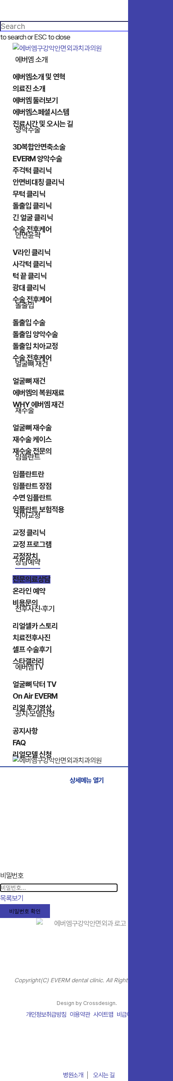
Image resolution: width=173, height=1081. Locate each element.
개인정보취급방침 (46, 1014)
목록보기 (12, 898)
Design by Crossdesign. (87, 1003)
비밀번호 (12, 875)
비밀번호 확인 (25, 911)
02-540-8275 (86, 1055)
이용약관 (80, 1014)
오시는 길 (104, 1075)
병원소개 (73, 1075)
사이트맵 (103, 1014)
